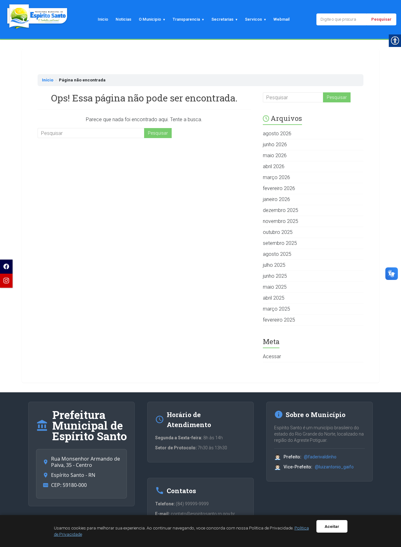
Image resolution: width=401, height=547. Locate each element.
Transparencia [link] (186, 19)
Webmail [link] (281, 19)
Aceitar (332, 526)
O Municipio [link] (150, 19)
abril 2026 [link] (273, 166)
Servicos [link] (253, 19)
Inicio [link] (103, 19)
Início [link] (47, 80)
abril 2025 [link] (273, 298)
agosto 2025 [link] (277, 254)
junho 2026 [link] (275, 144)
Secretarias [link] (222, 19)
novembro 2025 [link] (280, 221)
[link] (6, 267)
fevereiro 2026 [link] (279, 188)
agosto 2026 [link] (277, 134)
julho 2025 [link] (274, 265)
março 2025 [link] (276, 309)
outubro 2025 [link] (278, 232)
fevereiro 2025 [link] (279, 320)
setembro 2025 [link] (280, 243)
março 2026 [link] (276, 177)
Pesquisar (381, 19)
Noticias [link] (123, 19)
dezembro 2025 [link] (280, 210)
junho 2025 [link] (275, 276)
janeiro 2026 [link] (276, 199)
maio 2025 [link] (275, 287)
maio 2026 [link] (275, 155)
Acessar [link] (272, 356)
